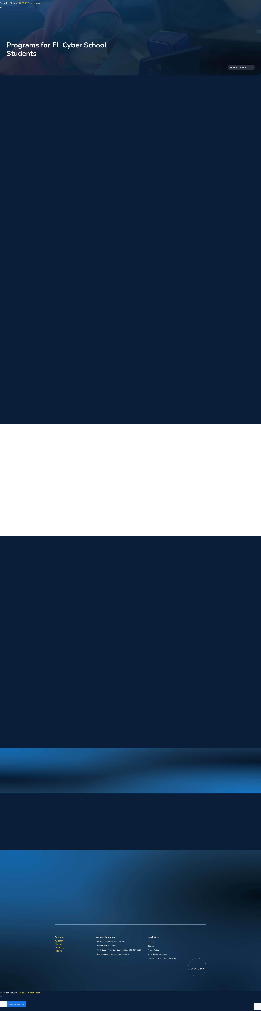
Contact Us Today (45, 840)
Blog (199, 5)
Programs (75, 135)
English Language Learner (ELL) (82, 153)
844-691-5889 (225, 6)
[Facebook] (65, 944)
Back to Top (197, 969)
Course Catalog (78, 160)
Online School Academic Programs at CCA (89, 65)
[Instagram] (82, 944)
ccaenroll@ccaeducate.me (113, 941)
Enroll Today (115, 896)
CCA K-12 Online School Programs (41, 65)
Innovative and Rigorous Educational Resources (79, 305)
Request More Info (50, 414)
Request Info (243, 5)
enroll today (91, 785)
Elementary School (80, 117)
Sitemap (151, 946)
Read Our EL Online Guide (20, 414)
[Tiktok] (87, 944)
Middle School (77, 123)
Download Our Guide (18, 840)
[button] (178, 6)
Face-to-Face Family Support (69, 348)
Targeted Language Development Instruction (78, 291)
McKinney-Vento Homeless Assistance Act (83, 180)
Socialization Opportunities (68, 320)
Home (9, 65)
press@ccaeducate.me (120, 954)
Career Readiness (79, 173)
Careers (151, 942)
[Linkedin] (71, 944)
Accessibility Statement (157, 954)
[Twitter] (76, 944)
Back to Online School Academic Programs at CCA (32, 61)
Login (209, 5)
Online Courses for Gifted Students (82, 146)
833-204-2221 (135, 950)
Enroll (246, 32)
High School (76, 129)
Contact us (172, 782)
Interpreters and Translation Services (73, 334)
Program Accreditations (82, 167)
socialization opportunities (155, 189)
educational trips (158, 323)
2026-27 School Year (29, 3)
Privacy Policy (153, 950)
